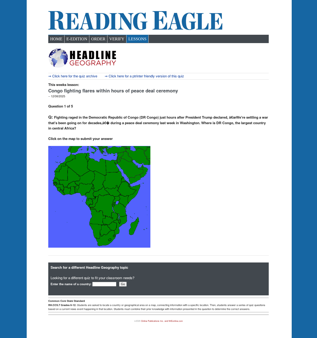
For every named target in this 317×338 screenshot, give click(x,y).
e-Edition (76, 39)
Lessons (137, 39)
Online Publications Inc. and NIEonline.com (162, 320)
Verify (116, 39)
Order (98, 39)
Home (56, 39)
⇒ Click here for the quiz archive (72, 75)
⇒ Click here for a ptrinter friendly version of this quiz (144, 75)
